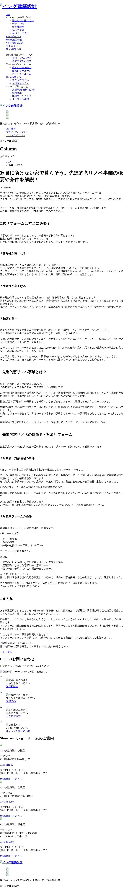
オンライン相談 (20, 99)
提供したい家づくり (23, 20)
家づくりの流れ (20, 33)
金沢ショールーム (21, 70)
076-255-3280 (7, 801)
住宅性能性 (18, 27)
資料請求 (17, 93)
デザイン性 (18, 23)
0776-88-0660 (7, 842)
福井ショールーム (21, 74)
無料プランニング (21, 96)
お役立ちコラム (20, 83)
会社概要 (11, 129)
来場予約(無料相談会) (23, 89)
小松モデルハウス (21, 58)
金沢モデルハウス (21, 61)
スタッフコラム (20, 80)
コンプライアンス (15, 135)
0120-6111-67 (6, 764)
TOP (8, 161)
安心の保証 (18, 30)
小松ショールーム (21, 67)
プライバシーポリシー (18, 132)
